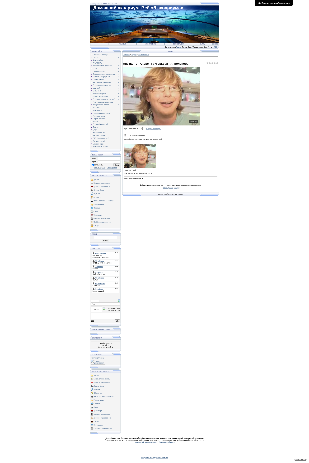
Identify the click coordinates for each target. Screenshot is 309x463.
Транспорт (98, 215)
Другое (96, 179)
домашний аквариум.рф (146, 442)
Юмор (96, 226)
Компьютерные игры (102, 183)
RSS (215, 47)
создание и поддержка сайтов (154, 457)
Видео (133, 54)
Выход (202, 44)
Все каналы (98, 425)
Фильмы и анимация (102, 218)
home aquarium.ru (167, 442)
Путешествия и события (103, 201)
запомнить (98, 165)
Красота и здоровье (102, 187)
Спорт (96, 211)
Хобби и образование (102, 222)
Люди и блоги (99, 190)
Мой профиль (150, 44)
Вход (215, 44)
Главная (122, 44)
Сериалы (97, 208)
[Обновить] (119, 301)
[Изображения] (140, 156)
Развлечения (99, 204)
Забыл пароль (99, 168)
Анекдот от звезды (153, 129)
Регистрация (178, 44)
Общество (98, 197)
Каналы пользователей (103, 428)
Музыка (97, 194)
